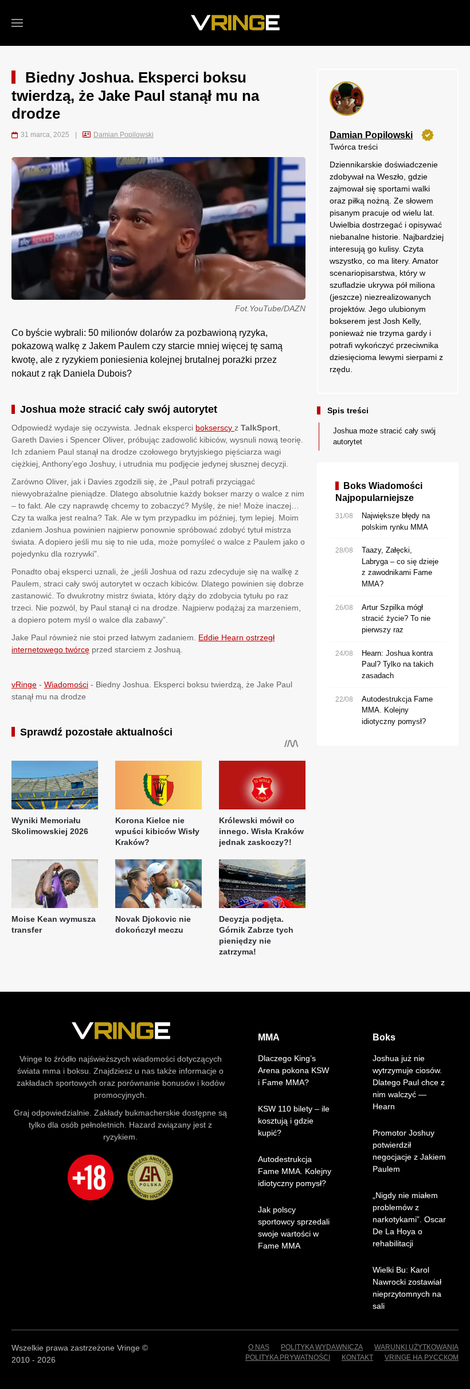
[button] (17, 23)
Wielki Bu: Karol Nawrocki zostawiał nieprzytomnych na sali (407, 1287)
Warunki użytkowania (416, 1347)
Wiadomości (66, 684)
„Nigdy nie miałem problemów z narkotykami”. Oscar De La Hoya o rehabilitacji (409, 1219)
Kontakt (357, 1357)
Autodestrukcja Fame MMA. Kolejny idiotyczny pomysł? (294, 1171)
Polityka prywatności (287, 1357)
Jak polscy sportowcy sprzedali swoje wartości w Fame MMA (294, 1227)
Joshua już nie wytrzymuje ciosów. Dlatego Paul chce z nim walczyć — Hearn (409, 1082)
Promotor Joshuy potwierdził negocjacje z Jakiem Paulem (409, 1150)
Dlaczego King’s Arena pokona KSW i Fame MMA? (293, 1070)
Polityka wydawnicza (322, 1347)
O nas (258, 1347)
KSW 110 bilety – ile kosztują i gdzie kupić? (294, 1120)
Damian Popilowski (123, 135)
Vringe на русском (422, 1357)
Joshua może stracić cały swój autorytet (384, 437)
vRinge (24, 684)
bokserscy (214, 427)
